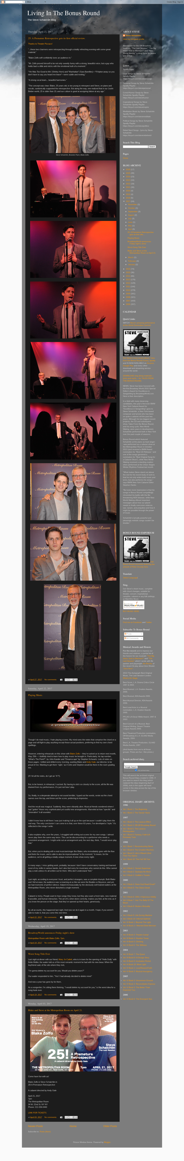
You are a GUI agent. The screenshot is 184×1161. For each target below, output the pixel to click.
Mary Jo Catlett (65, 959)
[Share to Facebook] (73, 679)
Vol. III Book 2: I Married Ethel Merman (139, 926)
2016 (128, 269)
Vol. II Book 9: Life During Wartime (137, 915)
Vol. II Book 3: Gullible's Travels (136, 875)
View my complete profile (133, 39)
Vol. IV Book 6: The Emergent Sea (137, 999)
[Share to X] (71, 679)
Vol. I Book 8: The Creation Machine (138, 850)
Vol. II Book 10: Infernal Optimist (136, 919)
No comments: (50, 680)
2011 (128, 287)
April (130, 229)
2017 (128, 201)
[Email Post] (61, 680)
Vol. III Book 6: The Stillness (135, 945)
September (133, 212)
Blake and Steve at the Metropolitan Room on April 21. (55, 1010)
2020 (128, 191)
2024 (128, 177)
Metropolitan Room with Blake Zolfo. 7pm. (46, 938)
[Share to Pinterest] (76, 679)
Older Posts (110, 1126)
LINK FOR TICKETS (37, 1113)
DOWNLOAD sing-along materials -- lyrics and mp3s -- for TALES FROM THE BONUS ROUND (138, 378)
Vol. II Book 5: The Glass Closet (136, 888)
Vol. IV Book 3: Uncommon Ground (138, 980)
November (133, 204)
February (132, 261)
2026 (128, 170)
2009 (128, 294)
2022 (128, 184)
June (130, 222)
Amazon (150, 363)
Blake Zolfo (75, 754)
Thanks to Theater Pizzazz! (40, 44)
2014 (128, 276)
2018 (128, 198)
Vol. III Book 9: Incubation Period (137, 961)
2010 (128, 290)
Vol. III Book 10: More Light (134, 964)
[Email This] (66, 679)
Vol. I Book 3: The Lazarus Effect (137, 822)
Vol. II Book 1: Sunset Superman (137, 868)
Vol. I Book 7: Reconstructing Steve (138, 846)
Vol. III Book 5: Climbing (133, 942)
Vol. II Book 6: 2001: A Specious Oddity (139, 897)
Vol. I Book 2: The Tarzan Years (136, 813)
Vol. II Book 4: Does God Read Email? (139, 884)
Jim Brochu (147, 664)
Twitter (149, 622)
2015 (128, 272)
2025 (128, 173)
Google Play (128, 366)
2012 (128, 283)
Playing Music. (35, 695)
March (131, 257)
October (132, 208)
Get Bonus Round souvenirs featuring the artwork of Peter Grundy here (139, 564)
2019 (128, 194)
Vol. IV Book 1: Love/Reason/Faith (137, 968)
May (130, 226)
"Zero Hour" (128, 669)
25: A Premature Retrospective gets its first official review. (56, 38)
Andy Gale (91, 762)
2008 (128, 297)
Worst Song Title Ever (39, 953)
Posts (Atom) (45, 1132)
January (132, 265)
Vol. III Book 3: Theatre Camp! (136, 935)
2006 (128, 304)
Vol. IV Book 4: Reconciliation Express (139, 984)
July (130, 219)
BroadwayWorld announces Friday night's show (51, 932)
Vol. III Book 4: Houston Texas (136, 938)
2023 (128, 180)
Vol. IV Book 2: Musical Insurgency (137, 971)
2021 (128, 187)
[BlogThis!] (68, 679)
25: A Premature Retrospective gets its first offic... (141, 233)
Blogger (107, 1142)
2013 (128, 280)
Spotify (152, 361)
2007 (128, 301)
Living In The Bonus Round (63, 12)
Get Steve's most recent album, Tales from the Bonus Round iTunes (139, 359)
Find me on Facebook (132, 622)
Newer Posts (35, 1126)
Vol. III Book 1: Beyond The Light (137, 922)
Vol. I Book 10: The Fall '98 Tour (136, 859)
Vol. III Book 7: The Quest (134, 954)
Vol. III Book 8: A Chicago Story (136, 958)
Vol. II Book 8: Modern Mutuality (136, 906)
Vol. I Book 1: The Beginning (135, 809)
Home (73, 1126)
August (131, 215)
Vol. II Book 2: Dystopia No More (137, 872)
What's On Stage (130, 678)
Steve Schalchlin (133, 36)
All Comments (132, 638)
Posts (128, 634)
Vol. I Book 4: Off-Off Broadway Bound (139, 825)
